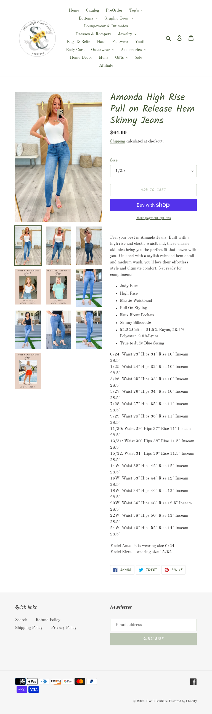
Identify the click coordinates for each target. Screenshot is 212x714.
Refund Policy (48, 620)
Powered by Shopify (183, 701)
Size (114, 160)
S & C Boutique (157, 701)
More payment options (153, 218)
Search (21, 620)
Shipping (117, 141)
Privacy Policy (64, 628)
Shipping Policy (29, 628)
